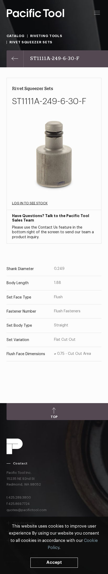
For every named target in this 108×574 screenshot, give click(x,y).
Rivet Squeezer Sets (30, 42)
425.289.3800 (19, 497)
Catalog (16, 36)
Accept (54, 562)
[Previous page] (15, 58)
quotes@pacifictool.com (27, 510)
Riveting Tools (46, 36)
